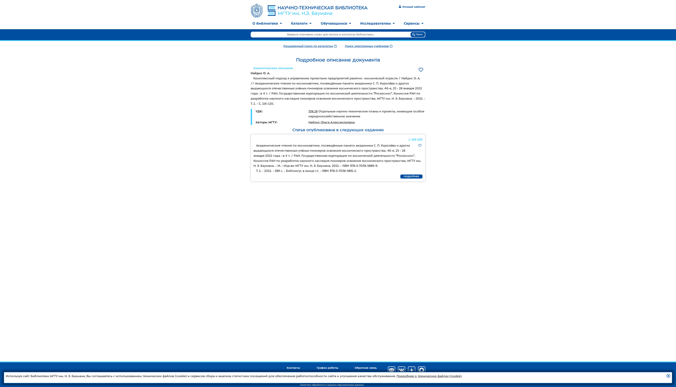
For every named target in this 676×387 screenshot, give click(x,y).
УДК (259, 111)
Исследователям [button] (375, 23)
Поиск (419, 34)
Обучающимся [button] (334, 23)
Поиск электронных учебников (367, 46)
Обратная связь (366, 367)
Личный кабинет (413, 6)
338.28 (313, 111)
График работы (327, 367)
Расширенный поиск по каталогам (308, 46)
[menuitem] (267, 23)
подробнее (411, 176)
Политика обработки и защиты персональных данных (332, 384)
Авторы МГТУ (266, 122)
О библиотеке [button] (265, 23)
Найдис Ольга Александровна (331, 122)
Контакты (293, 367)
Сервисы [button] (412, 23)
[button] (668, 376)
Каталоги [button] (299, 23)
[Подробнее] (335, 46)
